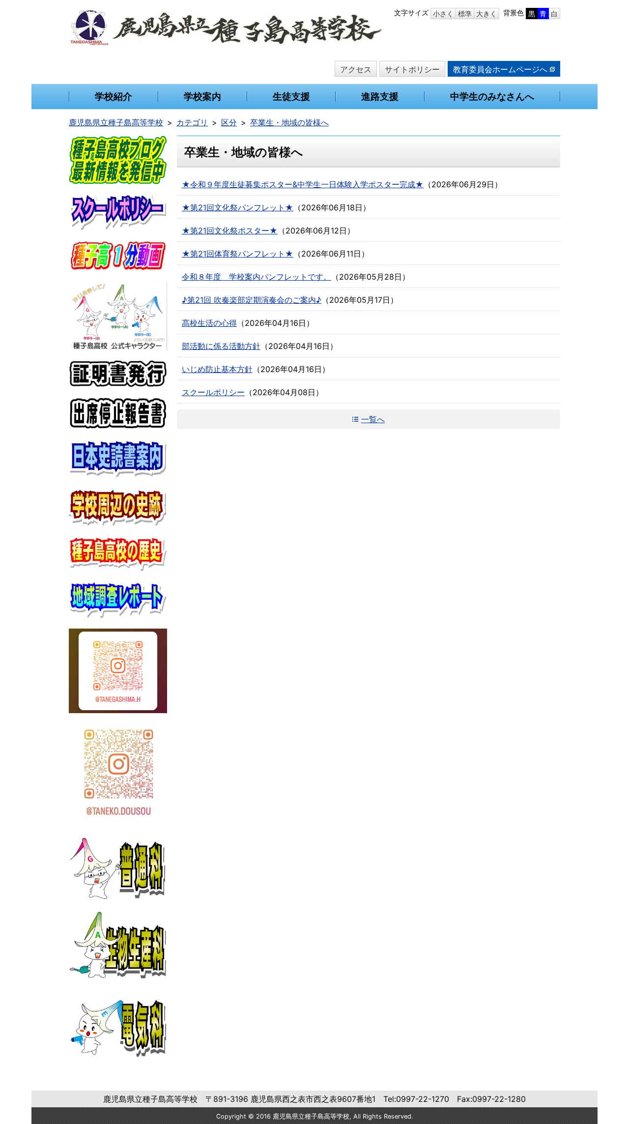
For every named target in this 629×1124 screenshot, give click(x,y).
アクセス (356, 69)
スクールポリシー (213, 392)
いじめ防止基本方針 (217, 369)
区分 (229, 122)
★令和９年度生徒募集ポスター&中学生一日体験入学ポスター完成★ (303, 184)
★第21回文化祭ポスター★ (230, 230)
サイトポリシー (412, 69)
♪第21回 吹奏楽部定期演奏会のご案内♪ (251, 300)
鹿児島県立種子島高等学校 (116, 122)
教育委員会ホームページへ (500, 69)
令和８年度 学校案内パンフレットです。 (256, 277)
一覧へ (373, 419)
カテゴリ (192, 122)
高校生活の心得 (209, 323)
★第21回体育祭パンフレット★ (237, 254)
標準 (465, 13)
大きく (486, 13)
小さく (443, 13)
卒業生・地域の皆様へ (289, 122)
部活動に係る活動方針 (221, 346)
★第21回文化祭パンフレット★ (237, 207)
